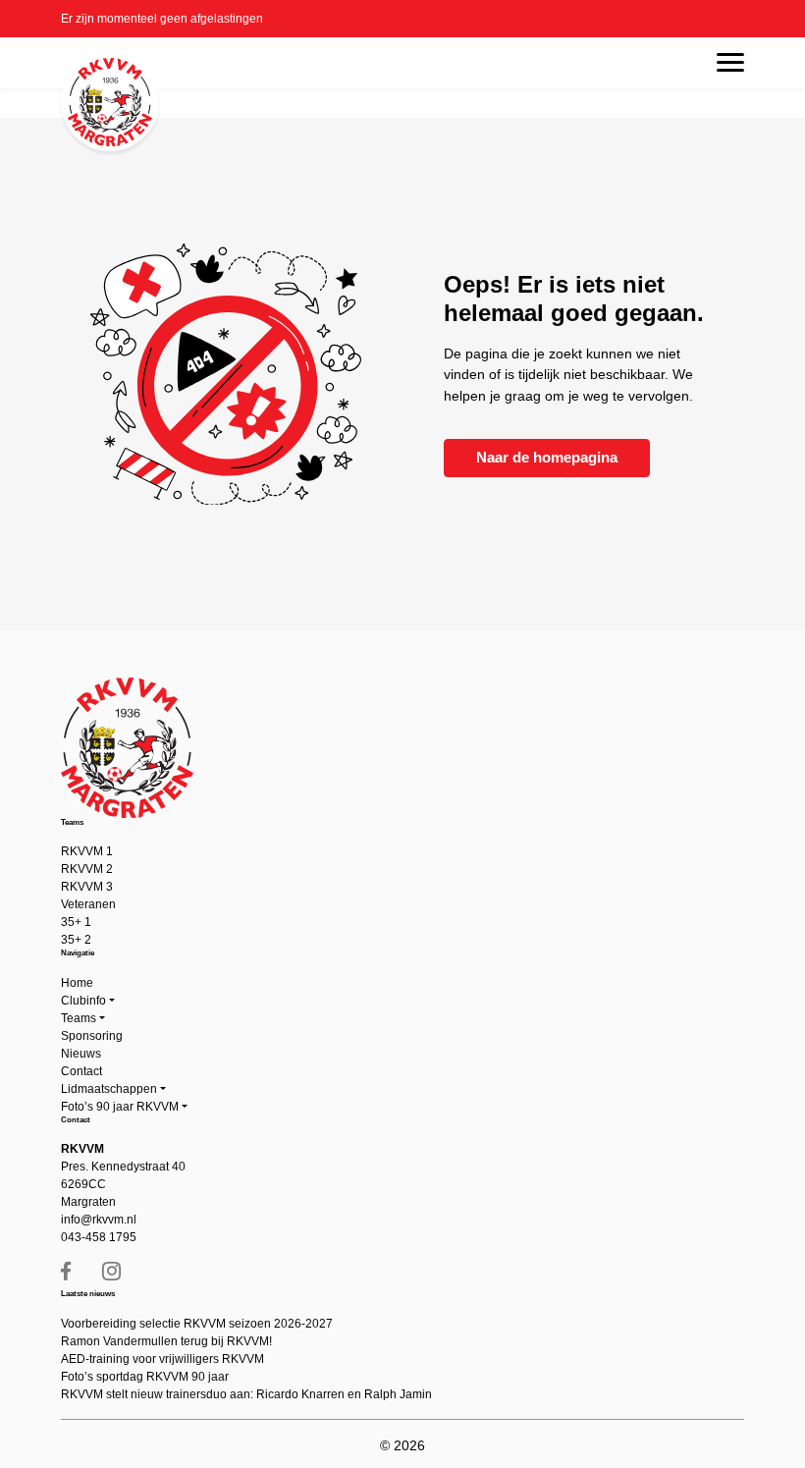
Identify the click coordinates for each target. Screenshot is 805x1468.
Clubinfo (83, 1000)
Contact (81, 1071)
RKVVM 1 (87, 851)
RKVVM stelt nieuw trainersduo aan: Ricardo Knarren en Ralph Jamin (246, 1394)
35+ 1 (76, 922)
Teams (78, 1018)
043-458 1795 (98, 1237)
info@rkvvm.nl (98, 1219)
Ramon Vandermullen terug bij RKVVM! (166, 1341)
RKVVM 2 (87, 869)
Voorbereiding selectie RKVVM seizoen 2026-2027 (197, 1324)
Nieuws (81, 1053)
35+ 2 (76, 940)
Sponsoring (92, 1036)
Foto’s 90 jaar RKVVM (120, 1107)
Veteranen (88, 904)
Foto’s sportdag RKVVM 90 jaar (145, 1377)
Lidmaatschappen (109, 1089)
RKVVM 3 (87, 887)
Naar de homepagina (546, 457)
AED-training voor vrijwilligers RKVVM (162, 1359)
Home (77, 983)
